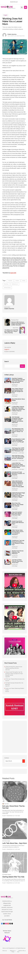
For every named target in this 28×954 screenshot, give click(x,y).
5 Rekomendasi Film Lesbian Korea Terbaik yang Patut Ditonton (13, 667)
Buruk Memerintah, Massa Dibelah (18, 399)
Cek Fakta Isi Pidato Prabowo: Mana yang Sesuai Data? (17, 561)
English (5, 15)
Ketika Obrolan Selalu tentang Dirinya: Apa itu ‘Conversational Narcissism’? (18, 532)
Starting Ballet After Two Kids (13, 877)
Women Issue (7, 287)
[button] (25, 7)
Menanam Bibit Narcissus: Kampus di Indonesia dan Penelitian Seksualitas (18, 323)
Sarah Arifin (13, 272)
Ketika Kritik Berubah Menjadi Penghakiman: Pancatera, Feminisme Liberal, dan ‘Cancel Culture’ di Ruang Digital (18, 483)
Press (13, 951)
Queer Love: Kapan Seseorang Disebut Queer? (14, 689)
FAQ (18, 951)
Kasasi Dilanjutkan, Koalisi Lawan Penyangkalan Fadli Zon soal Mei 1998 (18, 440)
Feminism (6, 284)
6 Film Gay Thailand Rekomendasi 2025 (14, 679)
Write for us (12, 950)
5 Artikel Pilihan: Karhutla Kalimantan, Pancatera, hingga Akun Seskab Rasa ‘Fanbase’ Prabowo (18, 408)
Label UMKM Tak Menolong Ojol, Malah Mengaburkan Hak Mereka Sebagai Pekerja (18, 465)
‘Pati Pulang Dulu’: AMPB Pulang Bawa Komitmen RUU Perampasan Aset (18, 449)
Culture (17, 280)
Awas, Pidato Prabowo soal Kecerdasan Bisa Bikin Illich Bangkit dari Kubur (17, 390)
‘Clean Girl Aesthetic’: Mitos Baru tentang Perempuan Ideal (17, 514)
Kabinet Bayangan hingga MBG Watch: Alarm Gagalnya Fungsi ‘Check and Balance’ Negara (18, 495)
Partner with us (22, 950)
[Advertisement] (14, 737)
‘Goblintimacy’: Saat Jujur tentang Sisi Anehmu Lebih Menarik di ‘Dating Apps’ (18, 542)
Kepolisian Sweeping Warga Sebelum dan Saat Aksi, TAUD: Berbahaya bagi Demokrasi (18, 380)
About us (5, 950)
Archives (6, 758)
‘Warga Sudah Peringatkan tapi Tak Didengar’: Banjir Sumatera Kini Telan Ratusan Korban (14, 673)
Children (10, 280)
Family (23, 280)
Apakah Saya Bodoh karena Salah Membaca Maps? (18, 523)
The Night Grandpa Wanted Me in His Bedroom (14, 683)
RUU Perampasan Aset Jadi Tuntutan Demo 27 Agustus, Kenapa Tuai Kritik (18, 430)
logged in (6, 349)
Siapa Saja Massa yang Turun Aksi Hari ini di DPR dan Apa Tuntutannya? (18, 457)
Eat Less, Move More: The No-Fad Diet (13, 807)
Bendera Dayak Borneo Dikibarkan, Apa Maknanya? (18, 552)
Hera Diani (6, 803)
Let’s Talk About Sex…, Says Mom (14, 843)
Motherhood (15, 284)
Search (6, 361)
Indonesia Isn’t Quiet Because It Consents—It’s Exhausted (18, 473)
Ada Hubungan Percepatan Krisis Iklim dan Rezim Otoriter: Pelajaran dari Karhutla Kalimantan (17, 419)
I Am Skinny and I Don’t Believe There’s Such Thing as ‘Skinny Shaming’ (11, 331)
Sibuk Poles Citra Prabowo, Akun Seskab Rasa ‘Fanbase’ (17, 505)
